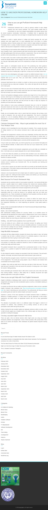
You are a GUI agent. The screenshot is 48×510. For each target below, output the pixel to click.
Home (2, 17)
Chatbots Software (5, 419)
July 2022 (3, 378)
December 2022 (5, 366)
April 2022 (3, 384)
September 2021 (5, 389)
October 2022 (4, 371)
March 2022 (4, 386)
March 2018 (4, 399)
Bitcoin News (4, 409)
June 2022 (3, 381)
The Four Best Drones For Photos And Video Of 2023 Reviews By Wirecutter (20, 343)
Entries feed (4, 450)
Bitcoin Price (4, 412)
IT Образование (5, 424)
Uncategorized (7, 17)
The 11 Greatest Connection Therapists (11, 348)
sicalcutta (21, 507)
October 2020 (4, 394)
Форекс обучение (5, 439)
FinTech (3, 422)
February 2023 (4, 361)
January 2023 (4, 363)
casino (2, 417)
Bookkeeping (4, 414)
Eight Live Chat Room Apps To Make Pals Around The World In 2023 (18, 346)
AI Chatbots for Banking (7, 407)
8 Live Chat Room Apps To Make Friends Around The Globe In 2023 (18, 336)
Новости (3, 437)
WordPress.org (4, 455)
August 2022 (4, 376)
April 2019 (3, 396)
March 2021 (4, 391)
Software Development (6, 427)
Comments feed (5, 453)
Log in (2, 448)
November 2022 (5, 368)
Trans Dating (4, 432)
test (2, 429)
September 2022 (5, 373)
